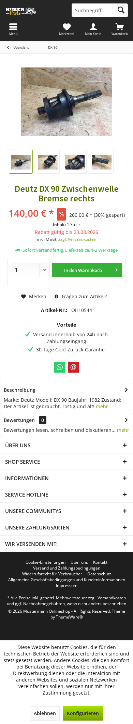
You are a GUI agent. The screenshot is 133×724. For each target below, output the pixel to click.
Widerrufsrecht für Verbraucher (52, 574)
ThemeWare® (69, 617)
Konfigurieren (83, 713)
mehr (102, 406)
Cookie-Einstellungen (45, 562)
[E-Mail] (73, 367)
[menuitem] (119, 29)
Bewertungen (19, 420)
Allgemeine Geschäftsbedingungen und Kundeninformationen (66, 580)
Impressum (66, 585)
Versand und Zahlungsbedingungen (66, 568)
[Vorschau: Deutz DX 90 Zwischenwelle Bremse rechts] (21, 162)
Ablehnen (45, 713)
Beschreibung (19, 390)
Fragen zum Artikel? (83, 296)
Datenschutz (99, 574)
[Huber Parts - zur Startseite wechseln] (33, 10)
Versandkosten (112, 598)
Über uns (79, 562)
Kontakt (100, 562)
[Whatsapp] (59, 367)
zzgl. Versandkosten (77, 239)
